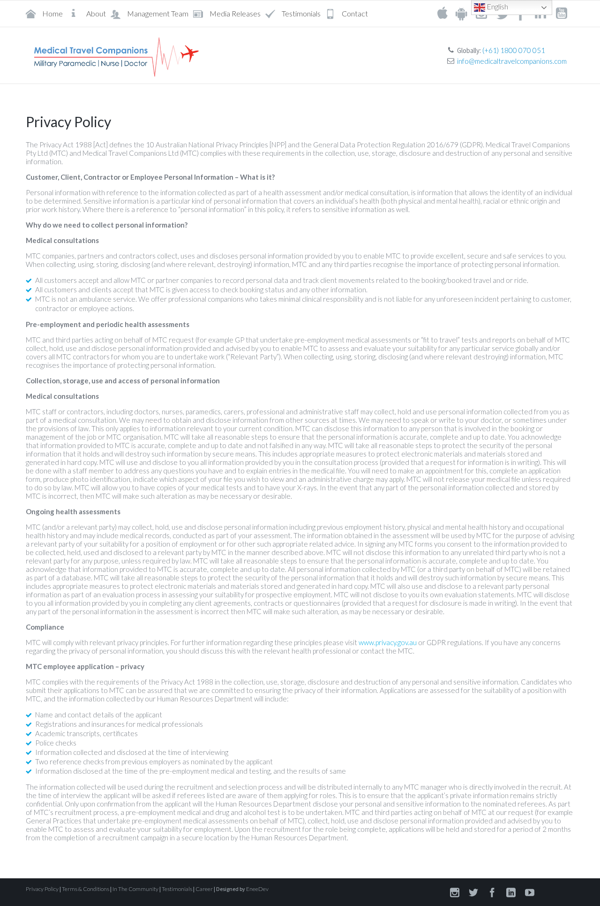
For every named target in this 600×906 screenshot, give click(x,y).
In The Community (135, 888)
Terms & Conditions (85, 888)
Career (204, 888)
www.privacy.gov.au (388, 642)
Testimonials (177, 888)
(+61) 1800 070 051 (513, 50)
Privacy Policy (42, 888)
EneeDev (257, 888)
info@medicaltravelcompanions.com (512, 61)
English (496, 6)
